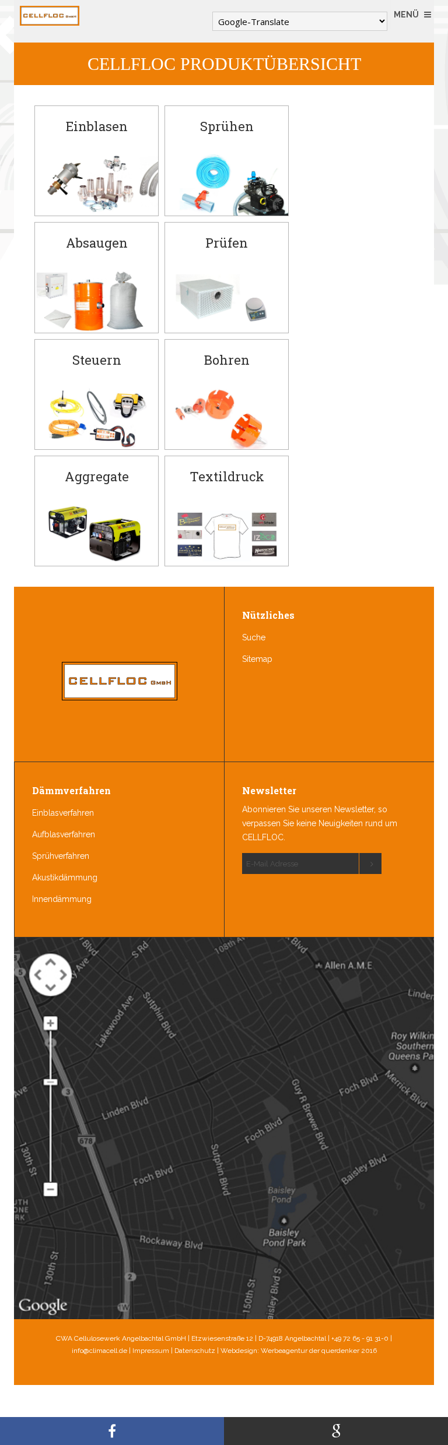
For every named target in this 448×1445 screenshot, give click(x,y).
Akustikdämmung (64, 877)
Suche (253, 637)
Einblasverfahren (63, 812)
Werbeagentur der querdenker (310, 1351)
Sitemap (257, 659)
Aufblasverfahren (63, 834)
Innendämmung (62, 899)
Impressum (150, 1351)
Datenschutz (194, 1351)
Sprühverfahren (60, 856)
